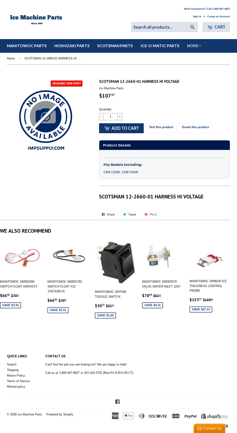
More (193, 46)
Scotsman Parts (115, 45)
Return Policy (16, 375)
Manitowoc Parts (27, 45)
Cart (219, 26)
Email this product (195, 127)
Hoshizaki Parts (72, 45)
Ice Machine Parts (30, 414)
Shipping (13, 370)
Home (11, 58)
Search (11, 364)
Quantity (105, 109)
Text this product (161, 127)
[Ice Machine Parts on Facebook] (117, 402)
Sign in (197, 16)
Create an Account (218, 16)
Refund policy (16, 386)
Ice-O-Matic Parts (159, 45)
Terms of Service (18, 381)
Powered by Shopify (60, 414)
